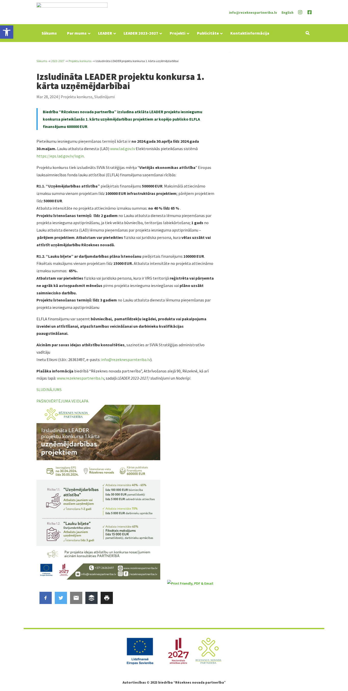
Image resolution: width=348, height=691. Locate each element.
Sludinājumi (104, 96)
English (287, 12)
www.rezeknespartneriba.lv (80, 378)
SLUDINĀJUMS (49, 389)
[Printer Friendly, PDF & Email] (191, 583)
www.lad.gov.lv (122, 148)
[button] (6, 32)
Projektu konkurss (76, 96)
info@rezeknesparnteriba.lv (125, 359)
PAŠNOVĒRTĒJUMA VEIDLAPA (62, 401)
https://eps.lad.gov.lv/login (60, 156)
